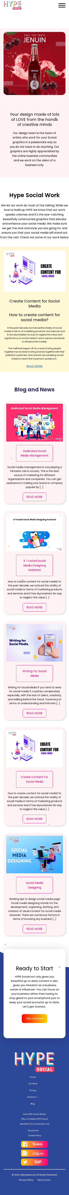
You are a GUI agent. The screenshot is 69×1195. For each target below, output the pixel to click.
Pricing (32, 1090)
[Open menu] (61, 5)
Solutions (31, 1097)
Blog (33, 1103)
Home (33, 1077)
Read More (34, 366)
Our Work (32, 1083)
